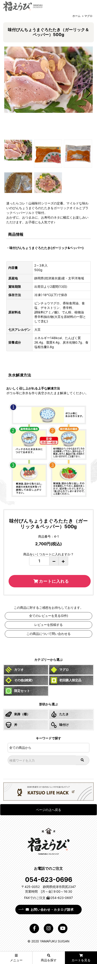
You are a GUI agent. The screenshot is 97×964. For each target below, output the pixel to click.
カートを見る (81, 960)
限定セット (22, 690)
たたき (64, 714)
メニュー (16, 960)
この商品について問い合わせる (48, 634)
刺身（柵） (22, 714)
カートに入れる (54, 581)
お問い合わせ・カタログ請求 (52, 909)
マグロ (88, 16)
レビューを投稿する (48, 625)
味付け (64, 724)
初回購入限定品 (70, 680)
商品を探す (49, 960)
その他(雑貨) (23, 680)
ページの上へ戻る (48, 810)
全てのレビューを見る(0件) (48, 616)
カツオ (19, 669)
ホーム (76, 16)
